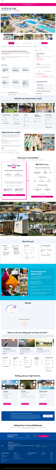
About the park (25, 46)
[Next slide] (52, 23)
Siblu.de (52, 458)
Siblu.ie (51, 455)
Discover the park (7, 403)
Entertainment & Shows (4, 455)
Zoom (40, 149)
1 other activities (17, 123)
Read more (3, 58)
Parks (2, 7)
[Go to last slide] (4, 23)
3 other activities (49, 127)
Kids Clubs (30, 46)
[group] (9, 108)
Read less (2, 148)
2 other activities (6, 123)
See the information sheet (15, 245)
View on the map (17, 10)
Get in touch (43, 454)
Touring (17, 43)
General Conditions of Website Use (18, 458)
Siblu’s (8, 53)
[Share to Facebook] (37, 50)
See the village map (44, 76)
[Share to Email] (39, 50)
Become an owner (30, 454)
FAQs (2, 458)
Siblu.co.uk (52, 454)
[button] (28, 236)
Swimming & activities (11, 46)
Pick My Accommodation (42, 196)
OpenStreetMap (45, 249)
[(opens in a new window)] (43, 445)
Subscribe (43, 436)
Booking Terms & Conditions (17, 454)
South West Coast (6, 7)
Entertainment (4, 46)
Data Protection (16, 455)
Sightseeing (35, 46)
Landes (10, 7)
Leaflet (42, 249)
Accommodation (19, 46)
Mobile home (11, 43)
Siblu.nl (51, 459)
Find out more (48, 416)
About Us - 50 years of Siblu (4, 459)
